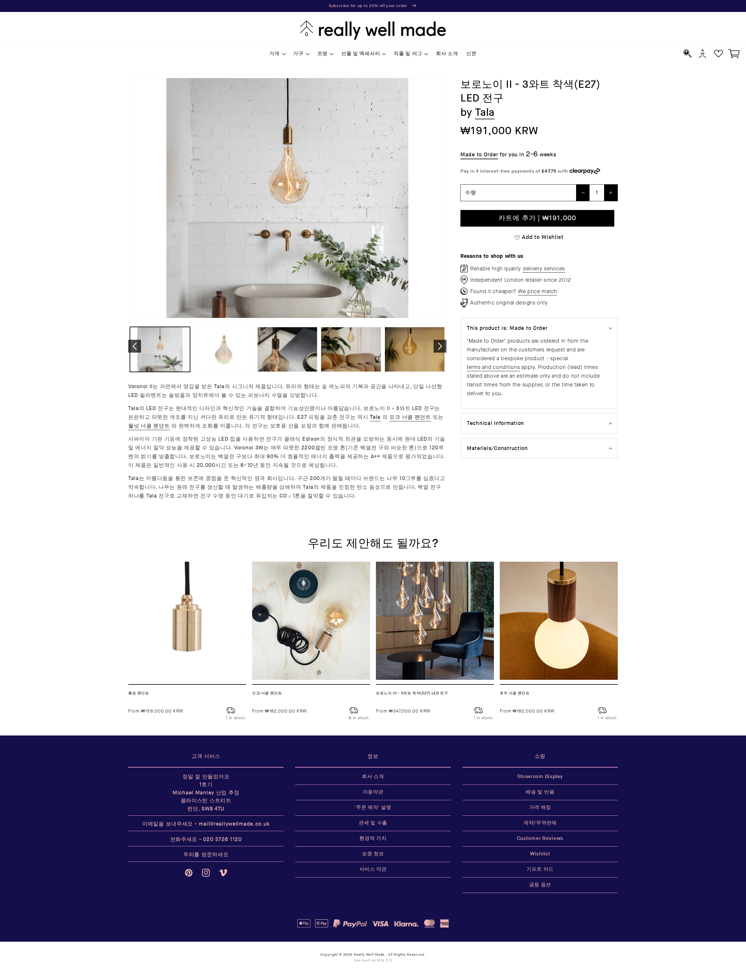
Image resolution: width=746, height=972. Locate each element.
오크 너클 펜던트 (410, 417)
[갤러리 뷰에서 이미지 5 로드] (415, 349)
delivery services (544, 268)
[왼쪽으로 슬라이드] (134, 346)
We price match (537, 291)
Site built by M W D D (373, 960)
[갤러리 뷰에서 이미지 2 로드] (223, 349)
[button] (277, 54)
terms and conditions (493, 367)
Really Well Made (369, 955)
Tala (375, 417)
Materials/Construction (497, 448)
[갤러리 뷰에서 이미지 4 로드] (351, 349)
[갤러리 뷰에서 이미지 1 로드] (160, 349)
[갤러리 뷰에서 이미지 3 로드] (287, 349)
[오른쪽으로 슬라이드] (440, 346)
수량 (470, 193)
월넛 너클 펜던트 (149, 426)
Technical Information (495, 423)
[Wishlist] (718, 53)
